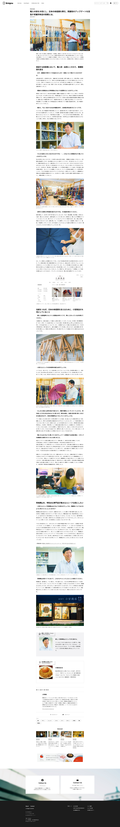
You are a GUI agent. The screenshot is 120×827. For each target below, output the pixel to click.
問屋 (79, 720)
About (43, 3)
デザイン (43, 720)
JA (114, 3)
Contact (32, 806)
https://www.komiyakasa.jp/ (48, 708)
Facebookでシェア (54, 714)
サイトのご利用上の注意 (30, 813)
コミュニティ (50, 720)
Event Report (26, 3)
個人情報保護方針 (29, 811)
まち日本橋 (75, 806)
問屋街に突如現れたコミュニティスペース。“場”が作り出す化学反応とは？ (59, 543)
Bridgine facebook (30, 808)
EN (116, 3)
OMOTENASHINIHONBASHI (78, 808)
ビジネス (56, 720)
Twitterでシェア (67, 714)
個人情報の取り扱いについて (30, 815)
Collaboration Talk (35, 3)
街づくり (68, 720)
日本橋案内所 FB (76, 810)
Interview (19, 3)
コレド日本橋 (90, 808)
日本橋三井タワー (90, 810)
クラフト (62, 720)
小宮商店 (74, 720)
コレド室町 (89, 806)
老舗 (38, 720)
